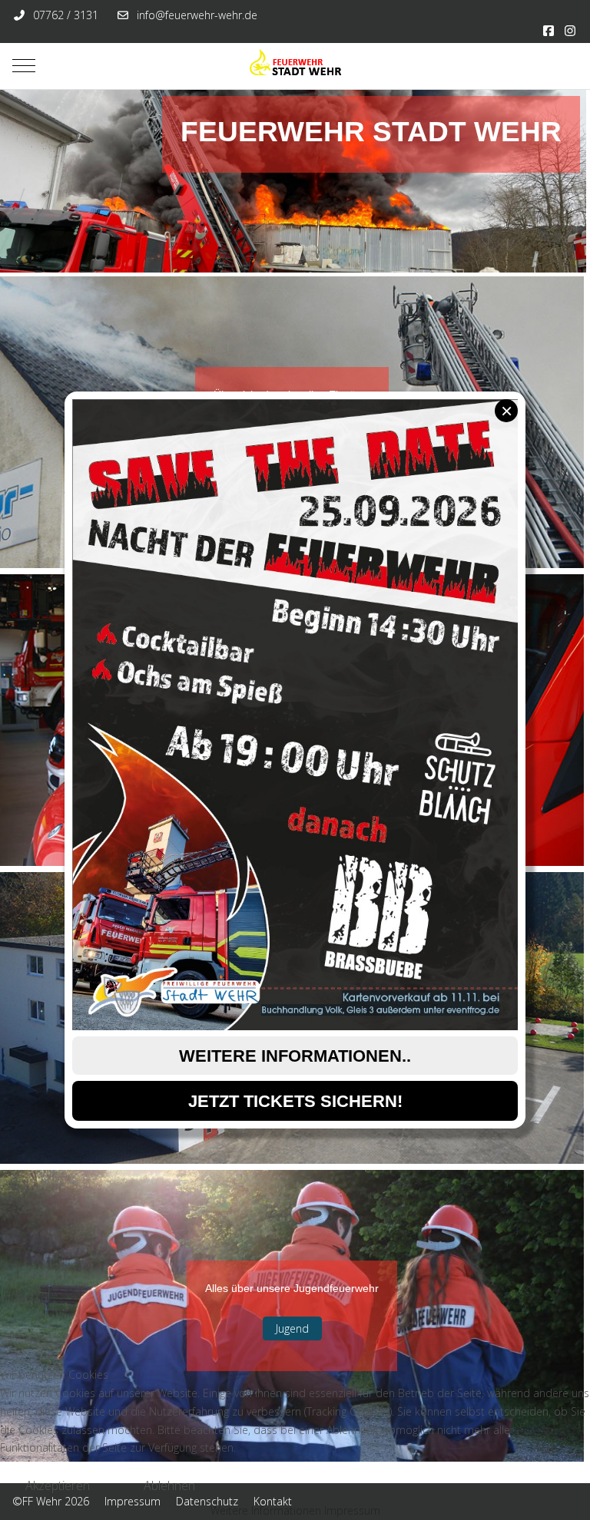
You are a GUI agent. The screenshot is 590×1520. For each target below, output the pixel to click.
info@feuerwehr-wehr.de (197, 15)
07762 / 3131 (65, 15)
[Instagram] (570, 30)
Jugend (292, 1328)
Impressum (352, 1510)
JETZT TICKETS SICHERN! (295, 1101)
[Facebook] (548, 30)
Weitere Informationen (265, 1510)
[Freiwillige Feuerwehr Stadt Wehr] (295, 66)
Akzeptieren (57, 1485)
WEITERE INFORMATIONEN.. (295, 1056)
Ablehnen (169, 1485)
